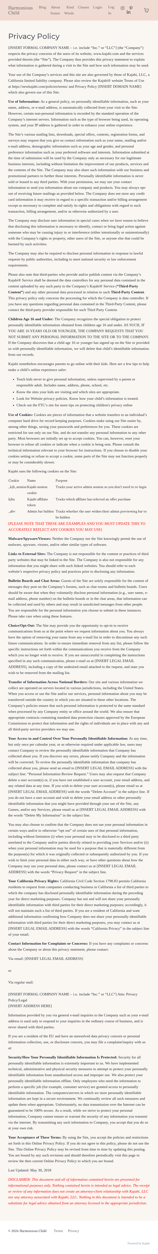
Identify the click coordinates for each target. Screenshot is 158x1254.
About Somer (55, 10)
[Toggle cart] (146, 10)
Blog (42, 7)
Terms (58, 1231)
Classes (83, 7)
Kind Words (69, 10)
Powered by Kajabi (139, 1243)
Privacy (73, 1231)
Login (97, 7)
